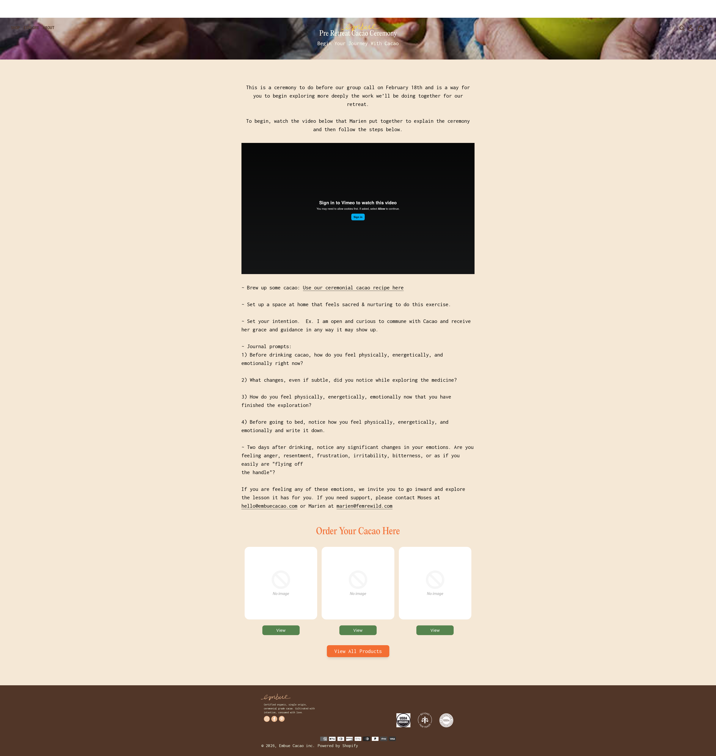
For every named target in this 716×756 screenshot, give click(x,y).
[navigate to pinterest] (282, 719)
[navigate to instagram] (267, 719)
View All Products (358, 651)
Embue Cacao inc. (297, 745)
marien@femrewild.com (364, 506)
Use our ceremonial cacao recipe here (353, 287)
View (280, 630)
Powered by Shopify (338, 745)
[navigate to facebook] (274, 719)
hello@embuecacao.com (269, 506)
